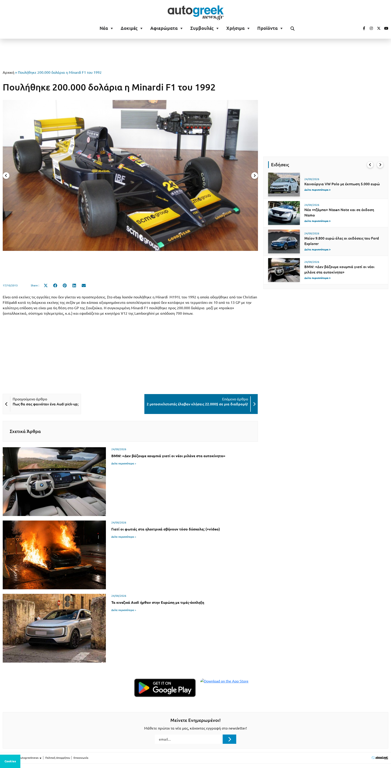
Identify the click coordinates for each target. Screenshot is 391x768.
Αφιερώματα (164, 28)
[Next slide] (254, 175)
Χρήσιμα (235, 28)
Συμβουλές (202, 28)
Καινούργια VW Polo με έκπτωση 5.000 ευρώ (342, 184)
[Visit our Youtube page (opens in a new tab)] (384, 28)
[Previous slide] (6, 175)
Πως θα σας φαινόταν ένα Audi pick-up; (46, 404)
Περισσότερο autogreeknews (21, 757)
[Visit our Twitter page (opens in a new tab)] (377, 28)
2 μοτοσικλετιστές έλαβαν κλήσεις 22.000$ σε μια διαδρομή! (197, 404)
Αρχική (8, 72)
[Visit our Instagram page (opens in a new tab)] (369, 28)
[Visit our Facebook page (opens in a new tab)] (361, 28)
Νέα (104, 28)
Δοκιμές (129, 28)
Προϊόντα (267, 28)
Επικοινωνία (81, 757)
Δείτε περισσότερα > (123, 463)
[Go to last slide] (370, 164)
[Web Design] (379, 757)
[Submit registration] (229, 739)
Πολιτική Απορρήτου (57, 757)
